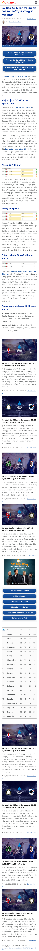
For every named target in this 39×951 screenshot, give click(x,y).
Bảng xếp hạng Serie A (19, 607)
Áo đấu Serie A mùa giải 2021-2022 (19, 612)
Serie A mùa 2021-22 (19, 618)
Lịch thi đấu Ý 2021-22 (19, 602)
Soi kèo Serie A (31, 19)
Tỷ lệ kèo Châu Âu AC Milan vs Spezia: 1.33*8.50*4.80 (19, 68)
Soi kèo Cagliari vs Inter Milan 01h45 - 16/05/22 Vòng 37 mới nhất (18, 529)
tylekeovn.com (6, 945)
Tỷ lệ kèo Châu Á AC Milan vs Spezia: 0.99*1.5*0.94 (19, 54)
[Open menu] (36, 2)
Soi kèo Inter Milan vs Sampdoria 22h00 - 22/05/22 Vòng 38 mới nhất (19, 421)
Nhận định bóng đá (21, 945)
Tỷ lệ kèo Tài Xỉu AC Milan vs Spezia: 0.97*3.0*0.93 (19, 61)
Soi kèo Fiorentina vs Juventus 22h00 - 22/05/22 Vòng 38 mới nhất (18, 364)
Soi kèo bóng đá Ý (19, 596)
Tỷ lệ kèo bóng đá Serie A (19, 591)
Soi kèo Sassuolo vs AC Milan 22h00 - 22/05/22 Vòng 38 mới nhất (18, 478)
